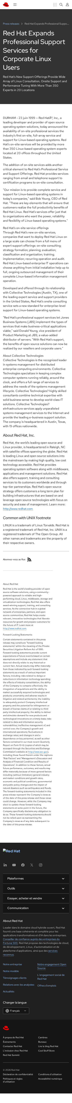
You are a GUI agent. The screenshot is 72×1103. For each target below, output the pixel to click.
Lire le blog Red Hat (48, 1046)
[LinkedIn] (5, 866)
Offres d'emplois (46, 985)
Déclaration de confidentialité (18, 1074)
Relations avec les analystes (18, 984)
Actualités (8, 991)
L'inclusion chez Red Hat (15, 1050)
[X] (32, 866)
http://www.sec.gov (37, 751)
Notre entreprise (12, 964)
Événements (9, 1041)
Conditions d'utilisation (50, 1074)
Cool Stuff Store (46, 1050)
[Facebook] (23, 866)
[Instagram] (40, 866)
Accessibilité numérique (50, 1078)
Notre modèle (11, 971)
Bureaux (42, 1041)
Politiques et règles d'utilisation (12, 1080)
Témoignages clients (14, 978)
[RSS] (29, 559)
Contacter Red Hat (12, 1046)
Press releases (11, 23)
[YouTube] (14, 866)
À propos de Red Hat (13, 1037)
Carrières (42, 1037)
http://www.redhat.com (18, 509)
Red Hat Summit (11, 1055)
